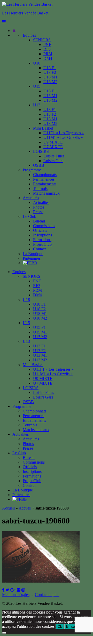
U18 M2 (50, 82)
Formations (42, 239)
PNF (47, 44)
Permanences (44, 179)
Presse (38, 212)
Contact (39, 249)
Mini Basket (43, 128)
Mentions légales (15, 594)
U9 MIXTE (53, 142)
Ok (60, 627)
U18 (36, 63)
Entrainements (44, 184)
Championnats (45, 174)
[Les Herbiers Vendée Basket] (27, 4)
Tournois (40, 188)
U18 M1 (50, 77)
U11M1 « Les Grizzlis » (63, 137)
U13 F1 (49, 109)
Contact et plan (47, 594)
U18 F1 (49, 68)
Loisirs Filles (53, 156)
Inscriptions (42, 235)
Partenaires (32, 258)
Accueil (8, 508)
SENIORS (42, 40)
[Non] (4, 633)
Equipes (29, 35)
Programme (32, 170)
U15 (36, 86)
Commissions (44, 226)
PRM (47, 54)
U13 (36, 105)
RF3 (47, 49)
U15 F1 (49, 91)
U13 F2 (49, 114)
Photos (38, 207)
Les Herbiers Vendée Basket (25, 13)
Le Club (29, 216)
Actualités (31, 198)
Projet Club (42, 244)
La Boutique (33, 253)
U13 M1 (50, 119)
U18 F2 (49, 72)
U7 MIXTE (53, 147)
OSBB (38, 165)
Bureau (39, 221)
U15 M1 (50, 95)
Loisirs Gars (53, 160)
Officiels (40, 230)
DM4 (47, 58)
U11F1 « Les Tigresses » (63, 133)
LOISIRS (41, 151)
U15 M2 (50, 100)
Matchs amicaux (46, 193)
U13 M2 (50, 123)
